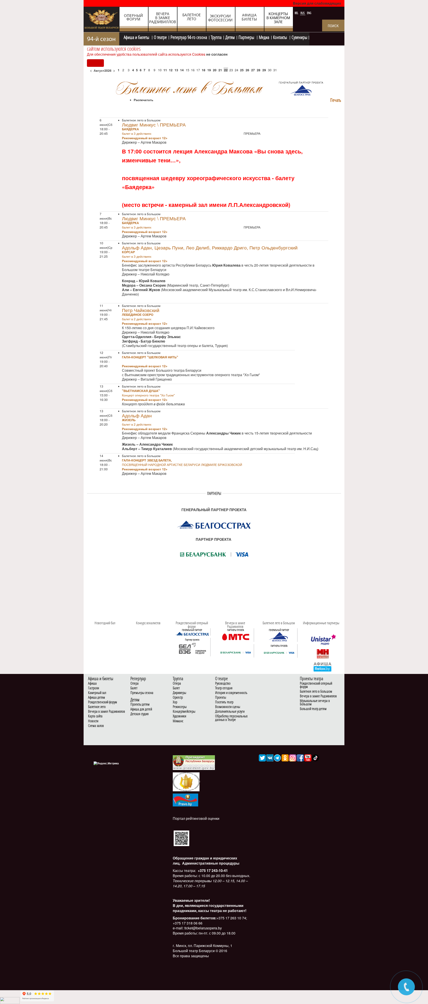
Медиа (264, 36)
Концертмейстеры (184, 711)
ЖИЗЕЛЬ (129, 420)
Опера (134, 683)
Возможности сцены (227, 706)
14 (182, 70)
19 (209, 70)
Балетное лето (97, 706)
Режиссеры (180, 706)
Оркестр (178, 697)
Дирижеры (179, 692)
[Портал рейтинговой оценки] (181, 838)
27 (253, 70)
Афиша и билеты (137, 36)
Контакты (280, 36)
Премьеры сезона (141, 692)
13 (176, 70)
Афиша (92, 683)
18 (203, 70)
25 (242, 70)
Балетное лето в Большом (316, 691)
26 (247, 70)
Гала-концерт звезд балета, (147, 460)
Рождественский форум (102, 702)
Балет (133, 688)
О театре (160, 36)
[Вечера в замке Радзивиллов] (235, 636)
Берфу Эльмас (167, 336)
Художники (179, 716)
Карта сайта (95, 716)
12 (171, 70)
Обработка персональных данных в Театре (231, 717)
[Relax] (323, 666)
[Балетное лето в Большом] (279, 636)
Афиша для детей (141, 709)
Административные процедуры (210, 863)
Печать (335, 100)
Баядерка (130, 129)
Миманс (178, 721)
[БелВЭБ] (192, 648)
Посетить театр (224, 702)
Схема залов (96, 725)
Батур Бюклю (153, 341)
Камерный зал (97, 692)
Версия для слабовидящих (317, 3)
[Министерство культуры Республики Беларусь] (186, 781)
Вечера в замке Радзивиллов (106, 711)
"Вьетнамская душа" (141, 390)
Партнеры (247, 36)
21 (220, 70)
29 (264, 70)
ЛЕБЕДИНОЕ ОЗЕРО (137, 314)
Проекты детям (140, 704)
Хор (175, 702)
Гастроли (93, 688)
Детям (230, 36)
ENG (309, 13)
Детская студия (139, 714)
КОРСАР (128, 252)
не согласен (217, 54)
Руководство (222, 683)
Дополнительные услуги (230, 711)
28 (258, 70)
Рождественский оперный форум (316, 685)
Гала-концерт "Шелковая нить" (150, 357)
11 (165, 70)
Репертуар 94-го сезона (189, 36)
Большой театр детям (313, 708)
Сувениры (299, 36)
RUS (302, 13)
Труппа (216, 36)
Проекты (220, 697)
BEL (297, 13)
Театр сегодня (224, 688)
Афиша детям (96, 697)
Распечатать (143, 100)
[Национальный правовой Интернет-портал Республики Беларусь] (185, 799)
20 (214, 70)
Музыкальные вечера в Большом (315, 702)
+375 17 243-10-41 (212, 870)
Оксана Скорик (152, 285)
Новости (93, 721)
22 (226, 70)
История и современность (231, 692)
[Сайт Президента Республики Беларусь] (194, 762)
